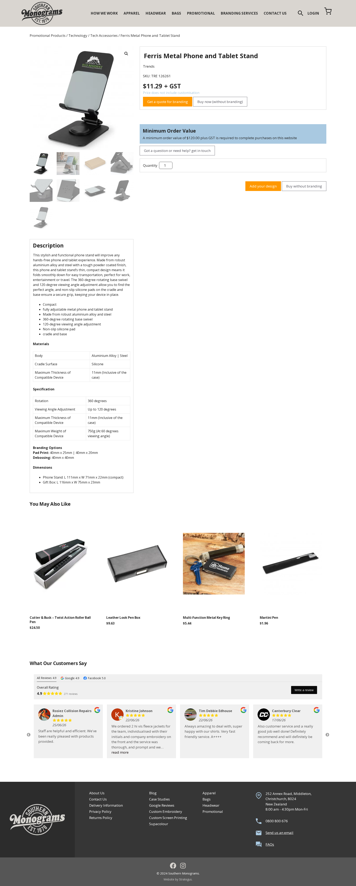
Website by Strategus (178, 879)
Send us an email (279, 832)
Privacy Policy (100, 811)
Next (327, 735)
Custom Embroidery (165, 811)
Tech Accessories (104, 35)
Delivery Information (106, 805)
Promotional (213, 811)
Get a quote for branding (167, 101)
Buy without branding (304, 186)
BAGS (176, 13)
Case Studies (159, 799)
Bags (207, 799)
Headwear (211, 805)
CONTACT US (275, 13)
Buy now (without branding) (220, 101)
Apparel (209, 793)
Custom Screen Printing (168, 817)
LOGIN (313, 13)
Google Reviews (161, 805)
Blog (153, 793)
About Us (96, 793)
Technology (77, 35)
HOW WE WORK (104, 13)
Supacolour (158, 823)
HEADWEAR (155, 13)
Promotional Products (48, 35)
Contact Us (98, 799)
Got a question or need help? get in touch (177, 150)
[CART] (328, 13)
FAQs (270, 844)
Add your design (263, 186)
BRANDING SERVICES (239, 13)
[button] (300, 13)
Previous (29, 735)
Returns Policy (100, 817)
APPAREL (132, 13)
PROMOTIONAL (201, 13)
